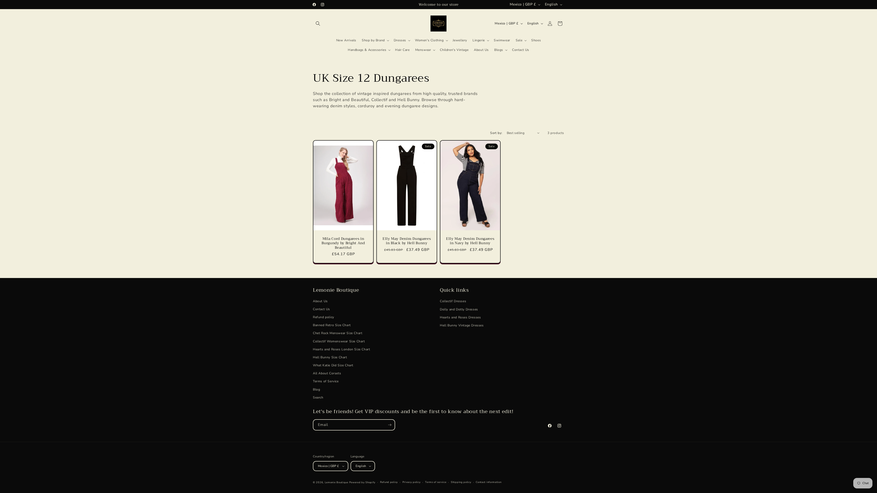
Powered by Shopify (362, 482)
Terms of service (435, 482)
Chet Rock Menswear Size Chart (337, 333)
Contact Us (321, 309)
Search (318, 398)
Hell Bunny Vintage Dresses (462, 325)
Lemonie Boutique (336, 482)
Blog (316, 389)
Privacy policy (411, 482)
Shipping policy (461, 482)
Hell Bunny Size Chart (330, 357)
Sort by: (496, 133)
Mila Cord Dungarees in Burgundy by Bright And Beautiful (343, 243)
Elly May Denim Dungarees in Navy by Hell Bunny (470, 240)
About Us (320, 301)
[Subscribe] (390, 424)
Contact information (488, 482)
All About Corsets (327, 373)
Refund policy (323, 317)
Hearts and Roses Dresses (460, 317)
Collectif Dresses (453, 301)
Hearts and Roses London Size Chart (341, 349)
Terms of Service (326, 381)
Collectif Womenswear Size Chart (339, 341)
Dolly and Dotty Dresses (459, 309)
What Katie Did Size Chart (333, 365)
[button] (318, 23)
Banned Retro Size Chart (332, 325)
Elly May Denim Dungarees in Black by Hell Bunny (407, 240)
